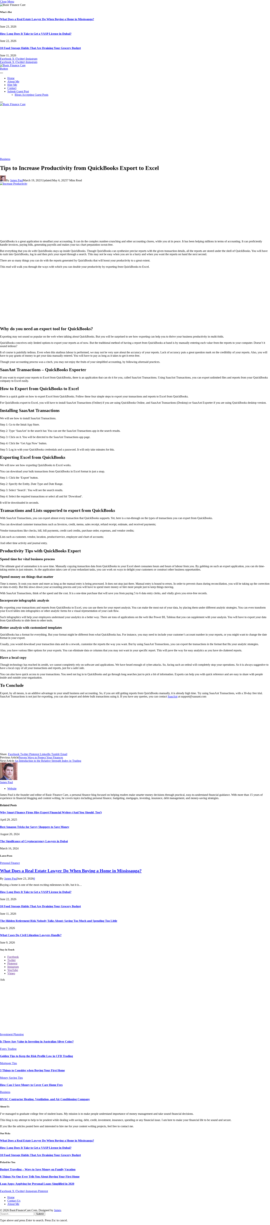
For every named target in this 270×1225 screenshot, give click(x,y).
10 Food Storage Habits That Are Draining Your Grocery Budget (40, 48)
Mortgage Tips (8, 1063)
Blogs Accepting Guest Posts (31, 94)
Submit (40, 1214)
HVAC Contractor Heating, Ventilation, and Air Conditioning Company (45, 1099)
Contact (11, 88)
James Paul (16, 180)
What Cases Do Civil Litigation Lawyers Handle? (31, 935)
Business (5, 159)
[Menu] (1, 72)
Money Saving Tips (11, 1077)
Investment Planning (12, 1034)
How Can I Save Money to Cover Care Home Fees (31, 1084)
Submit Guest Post (18, 91)
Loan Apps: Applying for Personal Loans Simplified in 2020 (37, 1183)
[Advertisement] (135, 131)
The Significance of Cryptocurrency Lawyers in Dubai (34, 841)
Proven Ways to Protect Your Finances (41, 757)
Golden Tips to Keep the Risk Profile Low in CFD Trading (36, 1056)
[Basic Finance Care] (13, 65)
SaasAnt (172, 696)
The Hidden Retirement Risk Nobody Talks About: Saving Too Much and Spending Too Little (58, 920)
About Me (13, 81)
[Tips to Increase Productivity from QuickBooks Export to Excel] (13, 183)
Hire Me (12, 84)
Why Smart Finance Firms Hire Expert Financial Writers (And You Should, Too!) (51, 812)
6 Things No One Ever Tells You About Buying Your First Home (40, 1176)
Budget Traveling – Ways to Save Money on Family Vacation (37, 1169)
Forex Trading (8, 1048)
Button (4, 68)
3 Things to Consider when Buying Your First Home (32, 1070)
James (57, 1210)
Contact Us (13, 1200)
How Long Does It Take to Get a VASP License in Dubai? (35, 33)
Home (11, 78)
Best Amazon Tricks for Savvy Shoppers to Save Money (34, 826)
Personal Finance (10, 863)
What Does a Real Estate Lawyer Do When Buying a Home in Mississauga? (47, 19)
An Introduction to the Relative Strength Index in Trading (48, 760)
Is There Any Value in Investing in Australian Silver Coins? (37, 1041)
